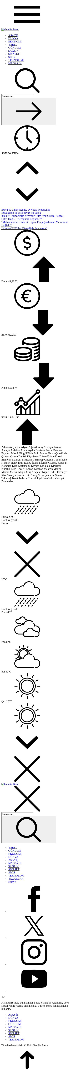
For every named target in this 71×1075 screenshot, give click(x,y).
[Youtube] (34, 990)
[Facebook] (34, 911)
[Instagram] (34, 964)
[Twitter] (34, 937)
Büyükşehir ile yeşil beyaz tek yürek (21, 212)
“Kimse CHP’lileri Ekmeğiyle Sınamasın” (24, 228)
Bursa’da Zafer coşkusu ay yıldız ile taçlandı (25, 209)
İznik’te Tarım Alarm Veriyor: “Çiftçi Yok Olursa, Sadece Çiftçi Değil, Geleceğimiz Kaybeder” (32, 217)
